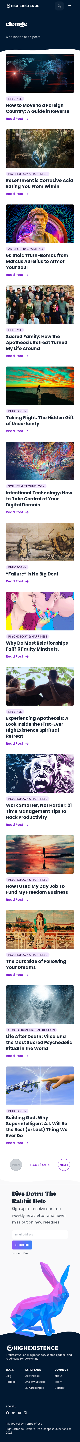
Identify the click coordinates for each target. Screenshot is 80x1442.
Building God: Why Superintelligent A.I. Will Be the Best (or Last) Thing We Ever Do (37, 1127)
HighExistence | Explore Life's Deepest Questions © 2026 (38, 1431)
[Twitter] (13, 1412)
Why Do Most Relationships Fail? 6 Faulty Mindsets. (37, 646)
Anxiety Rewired (35, 1382)
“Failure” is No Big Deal (32, 574)
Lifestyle (15, 99)
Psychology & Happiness (27, 174)
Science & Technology (26, 486)
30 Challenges (34, 1388)
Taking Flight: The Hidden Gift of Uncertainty (40, 421)
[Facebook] (7, 1412)
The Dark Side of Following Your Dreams (36, 964)
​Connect (61, 1370)
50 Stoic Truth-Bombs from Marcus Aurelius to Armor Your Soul (37, 261)
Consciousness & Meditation (31, 1030)
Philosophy (17, 411)
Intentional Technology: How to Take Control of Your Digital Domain (39, 499)
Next (64, 1164)
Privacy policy (15, 1424)
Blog (8, 1376)
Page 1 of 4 (40, 1164)
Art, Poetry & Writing (25, 249)
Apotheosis (32, 1376)
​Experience (33, 1370)
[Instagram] (25, 1412)
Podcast (11, 1382)
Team (58, 1382)
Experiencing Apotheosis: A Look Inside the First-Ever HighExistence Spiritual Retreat (37, 727)
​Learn (10, 1370)
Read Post (15, 118)
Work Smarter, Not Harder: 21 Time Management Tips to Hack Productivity (39, 811)
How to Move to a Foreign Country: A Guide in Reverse (37, 108)
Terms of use (33, 1424)
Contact (60, 1388)
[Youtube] (19, 1412)
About (58, 1376)
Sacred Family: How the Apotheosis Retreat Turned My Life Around (37, 342)
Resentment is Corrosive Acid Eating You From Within (39, 183)
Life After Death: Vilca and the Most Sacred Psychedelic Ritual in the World (39, 1042)
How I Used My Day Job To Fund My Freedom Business (37, 889)
